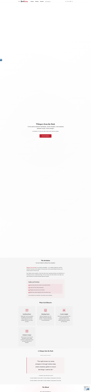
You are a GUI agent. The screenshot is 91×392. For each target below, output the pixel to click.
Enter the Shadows (45, 135)
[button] (19, 1)
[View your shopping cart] (70, 1)
